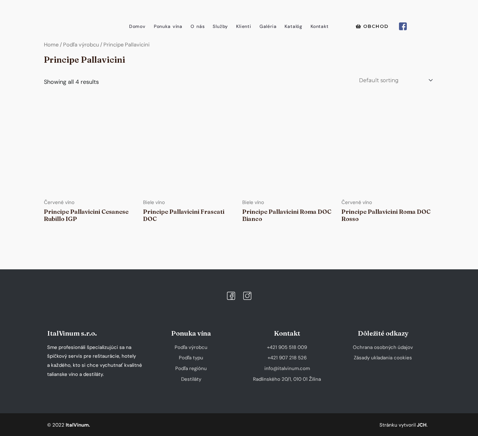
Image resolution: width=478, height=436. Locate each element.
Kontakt (320, 26)
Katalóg (293, 26)
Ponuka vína (168, 26)
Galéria (268, 26)
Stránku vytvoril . (403, 425)
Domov (137, 26)
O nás (198, 26)
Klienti (243, 26)
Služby (220, 26)
